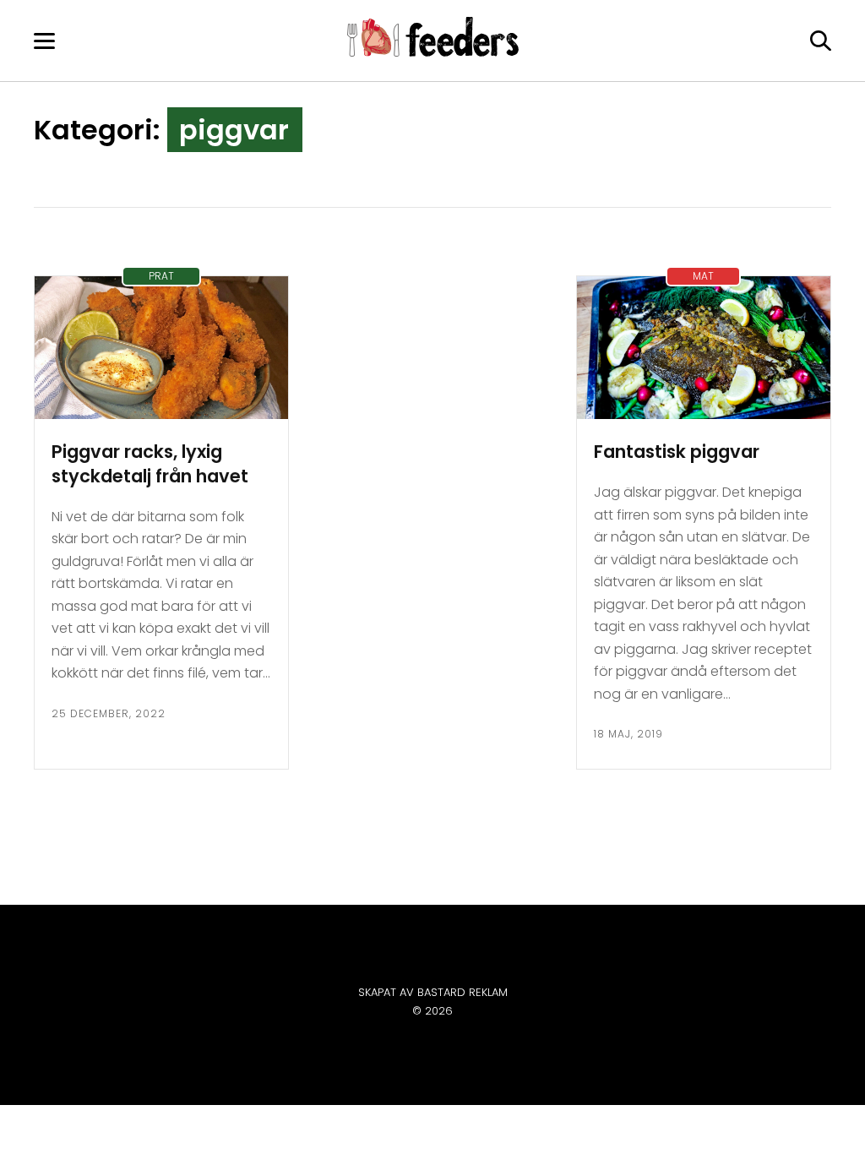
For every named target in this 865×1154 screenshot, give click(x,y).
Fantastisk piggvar (676, 451)
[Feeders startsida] (433, 52)
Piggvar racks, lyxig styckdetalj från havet (150, 463)
